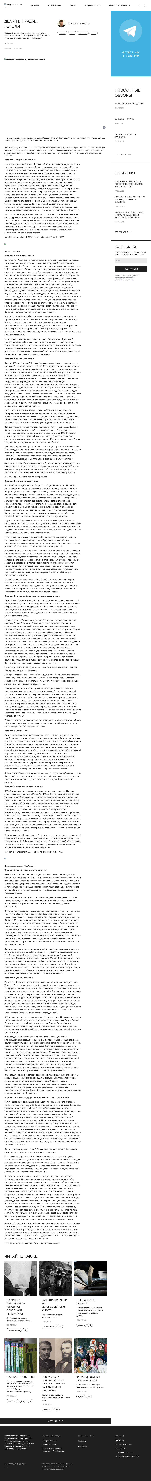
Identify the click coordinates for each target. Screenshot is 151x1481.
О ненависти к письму (86, 1302)
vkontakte (82, 1447)
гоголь (94, 33)
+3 (60, 1326)
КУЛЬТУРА (73, 6)
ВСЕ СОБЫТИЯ (121, 232)
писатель (81, 1325)
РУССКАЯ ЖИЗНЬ (54, 6)
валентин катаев (14, 1330)
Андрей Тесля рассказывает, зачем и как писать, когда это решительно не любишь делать (89, 1312)
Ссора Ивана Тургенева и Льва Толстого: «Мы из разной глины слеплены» (53, 1384)
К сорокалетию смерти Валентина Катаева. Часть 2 (19, 1319)
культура (62, 33)
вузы (22, 1401)
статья (72, 33)
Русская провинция (21, 1377)
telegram (82, 1441)
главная (7, 49)
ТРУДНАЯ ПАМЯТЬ (92, 6)
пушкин (80, 1397)
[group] (131, 110)
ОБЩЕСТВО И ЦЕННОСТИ (119, 6)
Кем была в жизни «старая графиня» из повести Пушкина (90, 1385)
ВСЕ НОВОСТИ (121, 154)
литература (83, 33)
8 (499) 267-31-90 (49, 1444)
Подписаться (131, 269)
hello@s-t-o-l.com (49, 1440)
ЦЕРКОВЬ (35, 6)
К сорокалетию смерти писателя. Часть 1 (52, 1316)
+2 (25, 1330)
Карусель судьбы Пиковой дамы (88, 1379)
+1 (30, 1401)
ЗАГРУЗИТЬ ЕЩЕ (55, 1421)
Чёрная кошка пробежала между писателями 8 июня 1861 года (56, 1397)
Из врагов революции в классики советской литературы (16, 1307)
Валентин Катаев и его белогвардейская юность (54, 1305)
